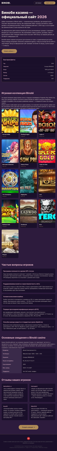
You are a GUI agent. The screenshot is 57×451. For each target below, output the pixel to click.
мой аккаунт (38, 2)
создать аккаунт (50, 2)
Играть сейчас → (9, 51)
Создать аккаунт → (28, 427)
